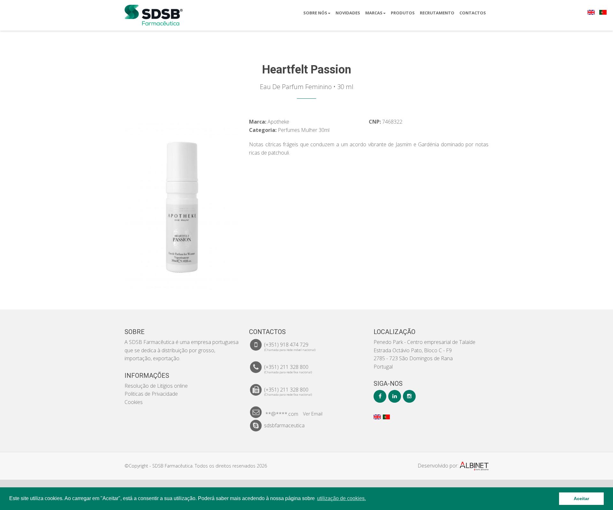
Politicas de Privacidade (151, 393)
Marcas (373, 13)
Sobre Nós (315, 13)
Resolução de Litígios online (156, 385)
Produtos (403, 13)
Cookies (134, 402)
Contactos (472, 13)
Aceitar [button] (581, 498)
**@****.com (281, 413)
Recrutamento (437, 13)
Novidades (348, 13)
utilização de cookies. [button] (341, 498)
